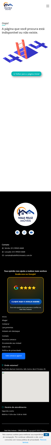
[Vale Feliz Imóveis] (8, 11)
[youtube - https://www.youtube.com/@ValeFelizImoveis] (31, 232)
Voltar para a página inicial (27, 74)
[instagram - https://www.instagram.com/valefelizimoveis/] (24, 232)
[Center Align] (47, 6)
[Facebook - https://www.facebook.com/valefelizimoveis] (17, 232)
